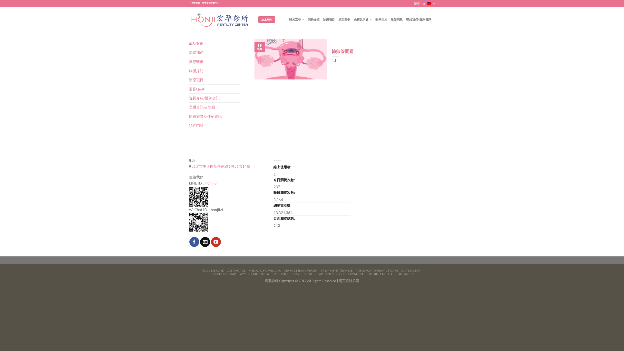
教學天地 (381, 19)
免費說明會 (361, 19)
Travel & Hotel (304, 273)
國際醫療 (196, 61)
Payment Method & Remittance (264, 273)
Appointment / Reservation (341, 273)
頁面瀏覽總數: (284, 218)
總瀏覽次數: (282, 205)
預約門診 (196, 125)
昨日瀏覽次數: (284, 192)
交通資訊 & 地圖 (202, 107)
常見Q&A (196, 89)
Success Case (213, 270)
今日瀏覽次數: (284, 180)
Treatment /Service (337, 270)
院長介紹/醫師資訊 (204, 98)
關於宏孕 (295, 19)
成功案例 (345, 19)
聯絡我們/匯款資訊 (418, 19)
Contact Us (236, 270)
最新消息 (397, 19)
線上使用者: (282, 167)
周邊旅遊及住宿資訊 (205, 116)
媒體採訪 (196, 70)
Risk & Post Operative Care (377, 270)
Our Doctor (410, 270)
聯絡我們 (196, 52)
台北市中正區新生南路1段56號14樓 (220, 166)
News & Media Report (301, 270)
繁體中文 (420, 3)
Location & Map (223, 273)
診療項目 (329, 19)
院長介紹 (314, 19)
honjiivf (211, 183)
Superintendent (379, 273)
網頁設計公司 (349, 281)
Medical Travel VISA (265, 270)
